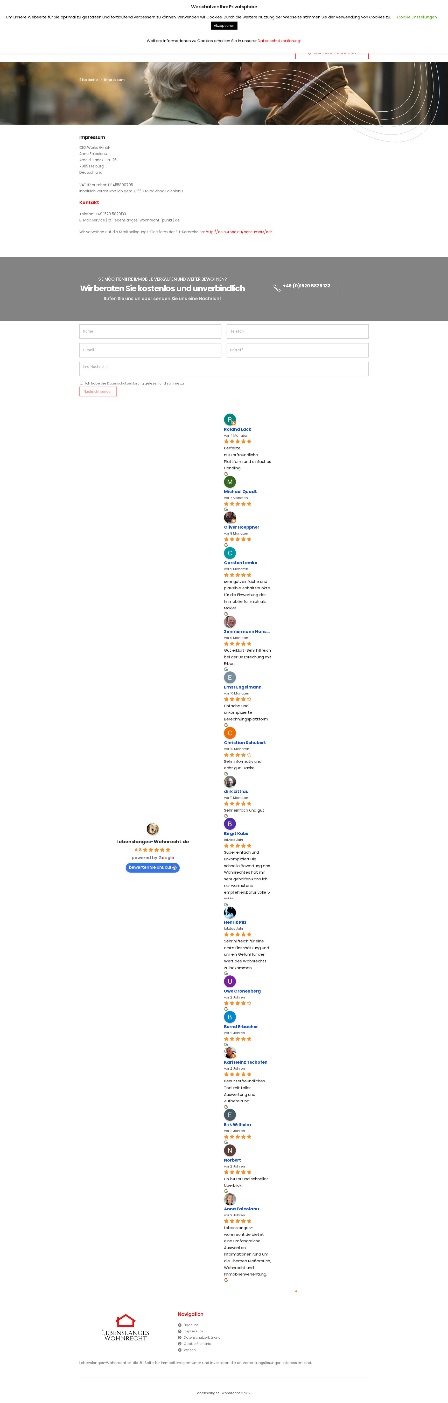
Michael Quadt (240, 492)
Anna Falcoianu (241, 1209)
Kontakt (89, 202)
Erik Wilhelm (237, 1125)
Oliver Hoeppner (241, 527)
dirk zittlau (236, 791)
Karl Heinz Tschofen (246, 1062)
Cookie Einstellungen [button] (417, 17)
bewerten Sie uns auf (150, 867)
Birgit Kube (236, 834)
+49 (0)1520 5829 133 (307, 286)
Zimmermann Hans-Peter (247, 632)
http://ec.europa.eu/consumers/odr (239, 231)
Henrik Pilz (235, 922)
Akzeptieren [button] (224, 25)
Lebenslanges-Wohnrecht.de (152, 841)
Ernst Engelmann (243, 687)
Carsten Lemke (240, 563)
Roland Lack (237, 429)
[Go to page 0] (296, 1291)
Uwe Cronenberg (242, 991)
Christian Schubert (245, 743)
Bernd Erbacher (241, 1027)
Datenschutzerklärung (125, 383)
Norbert (232, 1160)
